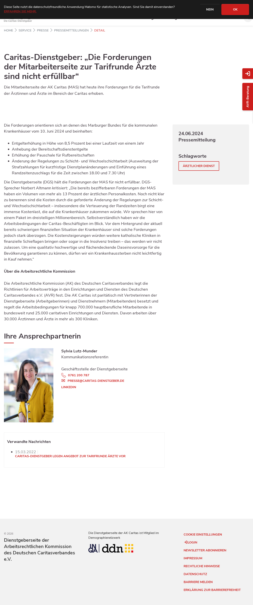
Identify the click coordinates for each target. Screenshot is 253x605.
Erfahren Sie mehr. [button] (20, 11)
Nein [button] (210, 9)
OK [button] (235, 9)
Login (192, 542)
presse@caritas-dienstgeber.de (96, 381)
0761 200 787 (78, 375)
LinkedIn (68, 387)
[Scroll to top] (4, 596)
